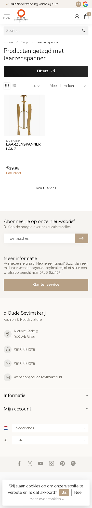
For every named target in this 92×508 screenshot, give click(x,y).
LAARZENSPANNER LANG (23, 146)
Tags (24, 42)
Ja (64, 492)
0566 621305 (24, 349)
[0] (86, 16)
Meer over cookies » (46, 499)
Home (8, 42)
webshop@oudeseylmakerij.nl (38, 377)
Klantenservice (46, 284)
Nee (77, 492)
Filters (43, 71)
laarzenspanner (48, 42)
